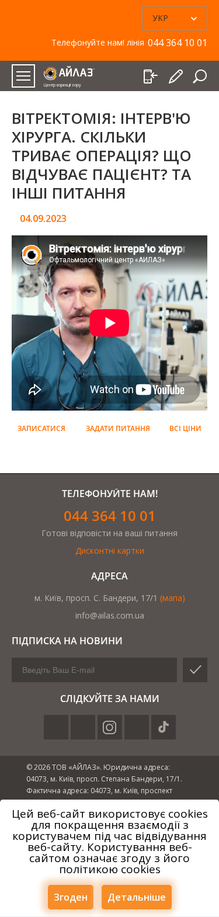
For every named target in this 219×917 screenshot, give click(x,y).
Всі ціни (185, 428)
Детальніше (136, 897)
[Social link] (56, 727)
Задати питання (118, 428)
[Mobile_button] (23, 76)
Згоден (71, 897)
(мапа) (172, 597)
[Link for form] (176, 76)
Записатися (41, 428)
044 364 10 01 (110, 515)
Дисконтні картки (109, 550)
